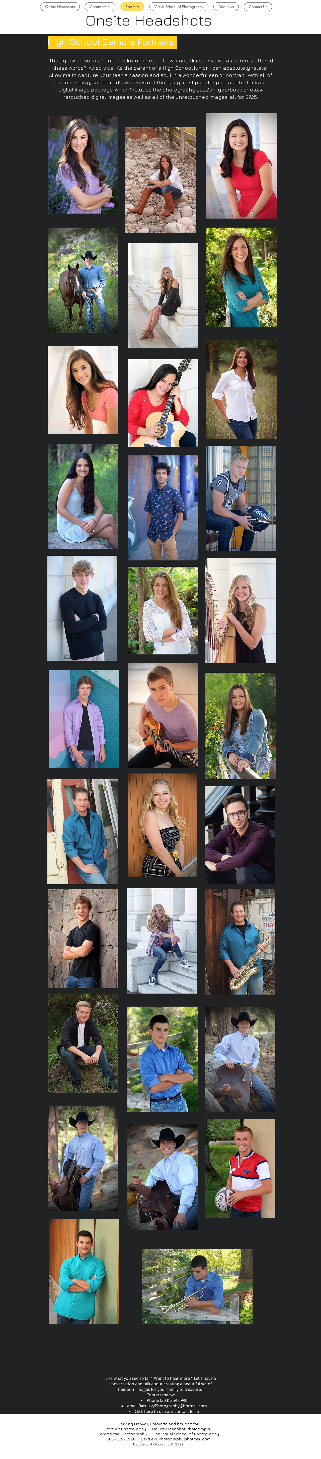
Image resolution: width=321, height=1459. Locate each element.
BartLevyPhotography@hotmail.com (172, 1406)
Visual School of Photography (190, 1433)
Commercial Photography (122, 1433)
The (157, 1433)
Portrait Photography (125, 1428)
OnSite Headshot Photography (182, 1428)
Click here (144, 1411)
